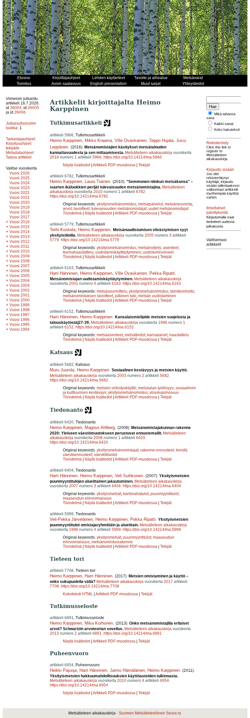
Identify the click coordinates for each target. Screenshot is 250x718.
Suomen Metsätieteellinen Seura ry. (150, 713)
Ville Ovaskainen (130, 140)
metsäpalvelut (150, 204)
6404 (116, 486)
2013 (54, 633)
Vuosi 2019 (19, 207)
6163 (116, 283)
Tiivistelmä (72, 213)
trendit (181, 450)
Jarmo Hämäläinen (127, 670)
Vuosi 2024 (19, 183)
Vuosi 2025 (19, 178)
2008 (98, 437)
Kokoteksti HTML (78, 594)
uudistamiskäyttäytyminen (118, 252)
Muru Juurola (62, 369)
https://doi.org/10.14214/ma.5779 (90, 240)
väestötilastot (105, 454)
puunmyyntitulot (164, 493)
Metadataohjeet (20, 152)
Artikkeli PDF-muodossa (114, 165)
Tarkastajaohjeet (20, 139)
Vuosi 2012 (19, 241)
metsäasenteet (110, 335)
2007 (73, 486)
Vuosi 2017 (19, 217)
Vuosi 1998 (19, 310)
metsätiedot (135, 335)
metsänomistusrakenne (112, 542)
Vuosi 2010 (19, 251)
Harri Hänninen (63, 273)
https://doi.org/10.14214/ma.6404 (152, 486)
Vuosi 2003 (19, 285)
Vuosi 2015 (19, 227)
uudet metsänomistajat (168, 208)
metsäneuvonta (178, 204)
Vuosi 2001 (19, 295)
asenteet (170, 247)
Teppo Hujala (161, 140)
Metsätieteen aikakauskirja (148, 152)
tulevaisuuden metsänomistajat (118, 208)
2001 (73, 283)
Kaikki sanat (223, 124)
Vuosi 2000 (19, 300)
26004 (15, 107)
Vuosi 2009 (19, 256)
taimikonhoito (182, 291)
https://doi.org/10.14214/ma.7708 (90, 586)
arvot (67, 208)
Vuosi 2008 (19, 261)
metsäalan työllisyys (156, 388)
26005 (33, 107)
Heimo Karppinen (66, 140)
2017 (168, 581)
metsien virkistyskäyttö (116, 388)
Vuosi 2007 (19, 266)
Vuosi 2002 (19, 290)
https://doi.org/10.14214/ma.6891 (133, 633)
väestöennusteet (77, 454)
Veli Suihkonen (129, 475)
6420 (140, 437)
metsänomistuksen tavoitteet (88, 296)
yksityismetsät (109, 493)
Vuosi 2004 (19, 280)
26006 (20, 112)
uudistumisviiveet (158, 252)
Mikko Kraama (98, 140)
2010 (98, 191)
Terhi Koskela (63, 229)
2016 (54, 157)
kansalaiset (157, 335)
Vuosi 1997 (19, 314)
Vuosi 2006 (19, 271)
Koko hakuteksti (227, 129)
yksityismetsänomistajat (117, 450)
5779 (54, 240)
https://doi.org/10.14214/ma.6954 (79, 685)
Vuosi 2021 (19, 197)
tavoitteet (82, 208)
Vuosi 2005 (19, 275)
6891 (97, 633)
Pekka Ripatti (162, 273)
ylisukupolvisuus (164, 392)
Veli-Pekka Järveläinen (71, 519)
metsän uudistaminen (157, 296)
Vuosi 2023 (19, 188)
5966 (97, 157)
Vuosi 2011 (19, 246)
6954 (164, 680)
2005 (149, 235)
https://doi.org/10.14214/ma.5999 (152, 529)
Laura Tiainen (97, 181)
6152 (69, 327)
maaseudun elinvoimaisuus (87, 498)
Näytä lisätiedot (77, 165)
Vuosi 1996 (19, 319)
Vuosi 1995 (19, 324)
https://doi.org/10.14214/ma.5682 (79, 380)
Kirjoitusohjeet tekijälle (18, 145)
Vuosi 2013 (19, 236)
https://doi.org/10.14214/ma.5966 (133, 157)
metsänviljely (149, 247)
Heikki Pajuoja (63, 670)
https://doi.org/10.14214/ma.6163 (152, 283)
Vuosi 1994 (19, 329)
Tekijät (144, 165)
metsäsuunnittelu (112, 291)
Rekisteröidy (217, 143)
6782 (140, 191)
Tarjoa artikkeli (19, 157)
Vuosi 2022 (19, 192)
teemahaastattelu (78, 252)
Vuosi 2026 (19, 173)
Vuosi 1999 (19, 305)
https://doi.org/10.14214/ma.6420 (79, 442)
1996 (162, 322)
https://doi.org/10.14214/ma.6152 (105, 327)
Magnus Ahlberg (100, 427)
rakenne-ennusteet (157, 450)
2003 (121, 375)
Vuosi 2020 (19, 202)
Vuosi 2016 (19, 222)
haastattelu (179, 335)
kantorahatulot (135, 493)
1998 (73, 529)
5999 (116, 529)
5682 (164, 375)
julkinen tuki (125, 296)
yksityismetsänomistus (116, 204)
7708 (54, 586)
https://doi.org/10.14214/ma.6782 (79, 196)
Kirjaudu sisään (220, 169)
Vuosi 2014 (19, 231)
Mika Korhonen (99, 623)
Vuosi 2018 (19, 212)
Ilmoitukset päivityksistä (217, 210)
